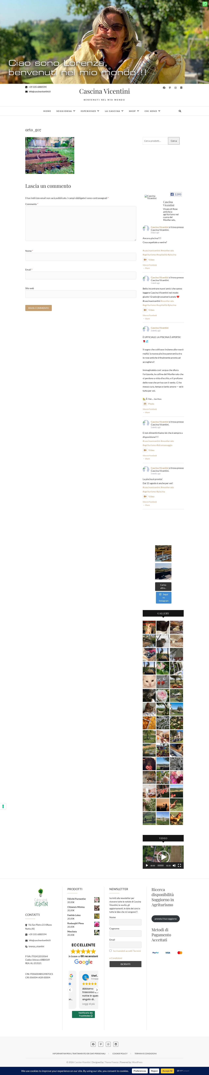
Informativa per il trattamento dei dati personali (79, 1053)
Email (28, 269)
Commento (31, 204)
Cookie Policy (120, 1053)
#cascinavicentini (151, 250)
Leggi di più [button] (79, 1004)
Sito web (29, 288)
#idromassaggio (164, 445)
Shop (132, 111)
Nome (29, 250)
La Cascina (112, 111)
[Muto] (174, 865)
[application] (163, 857)
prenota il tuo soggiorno (166, 918)
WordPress (137, 1062)
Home (47, 111)
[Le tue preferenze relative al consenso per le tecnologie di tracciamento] (3, 806)
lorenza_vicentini (36, 946)
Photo (151, 403)
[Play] (147, 865)
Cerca (174, 140)
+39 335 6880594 (37, 87)
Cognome (114, 928)
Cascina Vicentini (104, 91)
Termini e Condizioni (146, 1053)
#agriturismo (149, 254)
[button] (163, 857)
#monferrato (167, 250)
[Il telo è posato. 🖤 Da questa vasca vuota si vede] (163, 571)
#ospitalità (161, 254)
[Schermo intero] (179, 865)
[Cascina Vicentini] (152, 197)
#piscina (172, 254)
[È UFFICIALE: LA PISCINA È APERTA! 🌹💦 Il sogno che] (163, 553)
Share (147, 268)
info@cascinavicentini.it (39, 91)
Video (151, 259)
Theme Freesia (111, 1062)
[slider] (161, 865)
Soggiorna (64, 111)
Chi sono (151, 111)
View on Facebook (150, 265)
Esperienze (88, 111)
